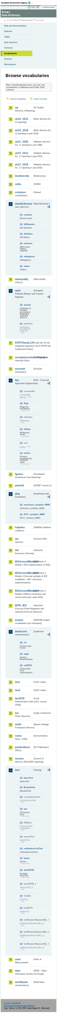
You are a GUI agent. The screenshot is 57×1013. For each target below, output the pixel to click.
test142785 (28, 870)
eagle (26, 654)
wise (17, 970)
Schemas (8, 48)
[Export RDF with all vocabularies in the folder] (49, 207)
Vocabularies (10, 53)
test (17, 770)
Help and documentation (15, 26)
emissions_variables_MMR (28, 505)
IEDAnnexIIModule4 (24, 590)
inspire (19, 620)
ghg (17, 493)
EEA (16, 2)
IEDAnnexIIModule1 (24, 561)
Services (8, 59)
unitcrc (27, 453)
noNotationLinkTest (28, 848)
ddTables (28, 234)
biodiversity (22, 176)
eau (25, 809)
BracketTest (28, 787)
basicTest (28, 778)
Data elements (10, 42)
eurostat (20, 368)
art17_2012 (21, 153)
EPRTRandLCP (24, 342)
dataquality (21, 279)
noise (18, 735)
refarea (27, 429)
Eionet (16, 20)
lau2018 (19, 698)
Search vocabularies (18, 99)
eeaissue (28, 243)
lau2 (17, 690)
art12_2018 (21, 130)
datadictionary (23, 203)
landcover (21, 631)
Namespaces (10, 64)
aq (16, 107)
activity (27, 305)
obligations (28, 256)
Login (33, 7)
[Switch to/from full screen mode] (38, 7)
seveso (19, 758)
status (27, 266)
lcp (17, 713)
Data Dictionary (27, 20)
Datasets (8, 31)
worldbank (21, 982)
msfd (18, 724)
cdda (18, 184)
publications (22, 747)
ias (17, 538)
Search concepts (40, 99)
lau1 (17, 682)
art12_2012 (21, 119)
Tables (7, 37)
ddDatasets (28, 224)
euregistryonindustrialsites (24, 357)
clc (25, 642)
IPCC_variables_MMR (28, 514)
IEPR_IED (21, 605)
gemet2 (19, 485)
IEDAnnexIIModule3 (24, 573)
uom (17, 959)
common (20, 192)
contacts (28, 215)
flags (26, 403)
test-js (27, 858)
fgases (19, 474)
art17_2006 (21, 141)
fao (17, 380)
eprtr (18, 290)
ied (17, 550)
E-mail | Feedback (12, 1003)
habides (20, 527)
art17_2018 (21, 164)
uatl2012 (28, 665)
